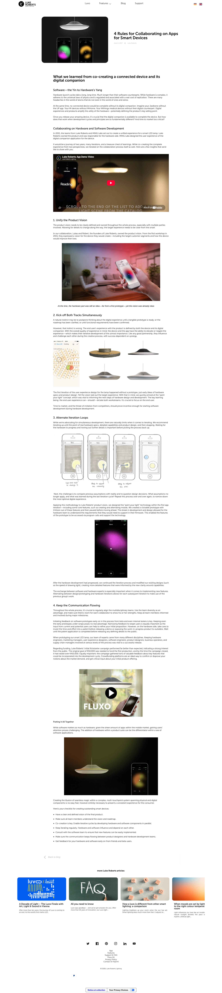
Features (111, 953)
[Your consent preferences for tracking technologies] (217, 982)
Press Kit (110, 957)
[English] (200, 4)
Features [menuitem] (103, 3)
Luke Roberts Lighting (114, 969)
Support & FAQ (111, 955)
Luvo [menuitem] (87, 3)
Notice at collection (96, 990)
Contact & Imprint (111, 962)
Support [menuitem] (139, 3)
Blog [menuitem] (123, 3)
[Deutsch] (195, 4)
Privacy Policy (111, 959)
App (111, 951)
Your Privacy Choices (118, 990)
